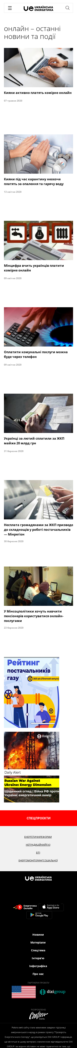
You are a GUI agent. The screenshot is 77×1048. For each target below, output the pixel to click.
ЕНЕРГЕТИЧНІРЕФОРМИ (38, 837)
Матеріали (38, 942)
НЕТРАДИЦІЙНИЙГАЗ (38, 844)
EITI (38, 852)
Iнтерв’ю (38, 958)
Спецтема (38, 950)
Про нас (38, 974)
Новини (38, 934)
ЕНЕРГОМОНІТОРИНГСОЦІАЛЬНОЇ (38, 860)
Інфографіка (38, 966)
